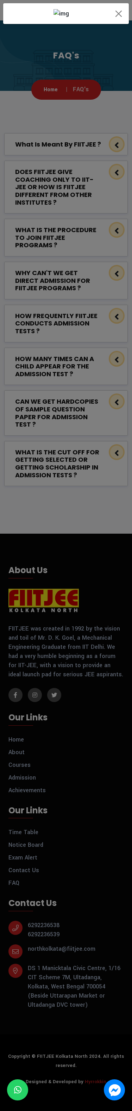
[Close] (118, 13)
